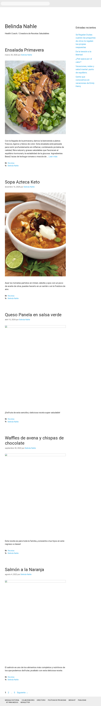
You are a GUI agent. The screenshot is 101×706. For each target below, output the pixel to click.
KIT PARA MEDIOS (12, 702)
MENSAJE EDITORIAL (12, 700)
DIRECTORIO (41, 700)
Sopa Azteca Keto (22, 182)
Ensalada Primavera (24, 50)
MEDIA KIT (72, 700)
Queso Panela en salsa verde (33, 314)
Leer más (53, 156)
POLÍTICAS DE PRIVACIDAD (57, 700)
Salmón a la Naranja (24, 569)
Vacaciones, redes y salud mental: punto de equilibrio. (85, 69)
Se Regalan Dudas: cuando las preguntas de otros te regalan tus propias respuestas (86, 41)
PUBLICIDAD (82, 700)
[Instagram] (83, 3)
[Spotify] (98, 3)
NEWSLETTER (25, 702)
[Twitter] (91, 3)
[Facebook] (76, 3)
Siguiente (22, 692)
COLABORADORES (28, 700)
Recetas (11, 163)
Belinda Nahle (13, 166)
